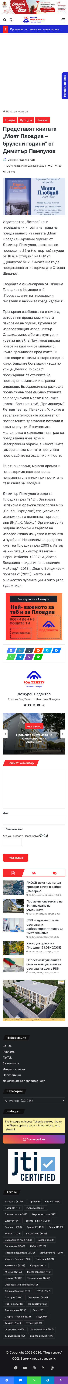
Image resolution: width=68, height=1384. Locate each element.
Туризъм (34, 1323)
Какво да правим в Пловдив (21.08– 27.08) (43, 945)
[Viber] (28, 657)
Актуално (14, 1201)
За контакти (11, 1063)
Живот (13, 1233)
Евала (56, 1227)
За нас (7, 1046)
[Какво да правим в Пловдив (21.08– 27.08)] (13, 948)
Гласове (13, 1227)
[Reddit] (37, 650)
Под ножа (14, 1303)
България (35, 1208)
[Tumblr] (28, 650)
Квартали (45, 1259)
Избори (38, 1246)
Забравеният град (18, 1239)
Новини (42, 120)
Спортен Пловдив (18, 1316)
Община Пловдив (18, 1291)
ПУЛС (44, 1291)
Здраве (34, 726)
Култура (23, 111)
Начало (10, 111)
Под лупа (13, 1297)
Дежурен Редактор (18, 159)
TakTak (7, 1057)
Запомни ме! (14, 829)
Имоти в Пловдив (18, 1259)
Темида (13, 1323)
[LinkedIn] (19, 650)
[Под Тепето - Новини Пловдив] (34, 20)
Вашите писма (16, 1214)
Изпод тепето (51, 1252)
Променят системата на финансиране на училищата (44, 905)
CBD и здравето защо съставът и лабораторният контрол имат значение (34, 738)
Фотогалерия (15, 1329)
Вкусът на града (44, 1214)
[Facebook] (10, 650)
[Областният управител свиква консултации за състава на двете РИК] (13, 965)
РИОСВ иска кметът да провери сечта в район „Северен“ (43, 887)
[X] (34, 705)
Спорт (38, 1310)
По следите (37, 1303)
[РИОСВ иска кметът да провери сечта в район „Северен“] (13, 887)
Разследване (16, 1310)
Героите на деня (37, 1220)
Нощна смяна (38, 1278)
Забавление (36, 1233)
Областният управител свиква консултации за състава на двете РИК (43, 964)
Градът (10, 120)
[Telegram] (19, 657)
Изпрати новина (14, 1069)
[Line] (37, 657)
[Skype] (46, 650)
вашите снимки (41, 1335)
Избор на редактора (20, 1252)
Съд (42, 1316)
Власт (12, 1220)
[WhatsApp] (10, 657)
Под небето (38, 1297)
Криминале (15, 1265)
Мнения (13, 1271)
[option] (34, 734)
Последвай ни (35, 1139)
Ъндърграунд (15, 1335)
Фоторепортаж (42, 1329)
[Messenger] (55, 650)
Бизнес (52, 1201)
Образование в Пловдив (21, 1284)
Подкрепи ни (12, 1075)
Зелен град (15, 1246)
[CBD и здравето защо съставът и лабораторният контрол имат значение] (13, 925)
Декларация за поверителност (24, 1081)
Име (5, 813)
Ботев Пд (13, 1208)
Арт (35, 1201)
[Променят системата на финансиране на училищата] (13, 906)
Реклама (9, 1051)
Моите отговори (39, 1271)
